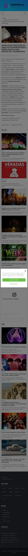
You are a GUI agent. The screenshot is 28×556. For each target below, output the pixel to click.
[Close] (25, 271)
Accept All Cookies (14, 279)
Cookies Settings (13, 283)
